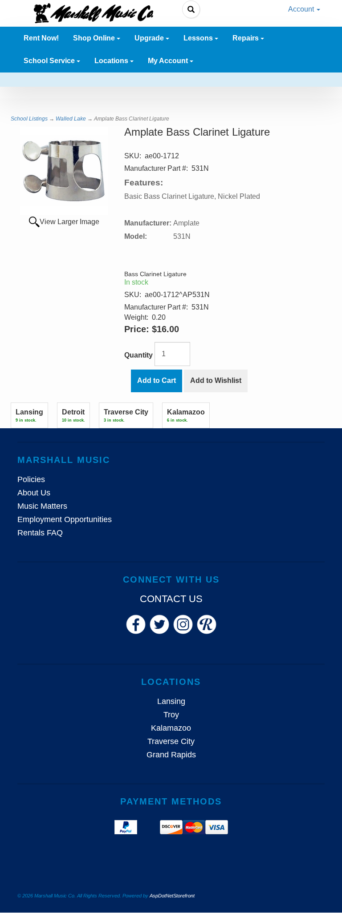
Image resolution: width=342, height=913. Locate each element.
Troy (171, 714)
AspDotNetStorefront (172, 895)
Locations (112, 60)
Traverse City (171, 741)
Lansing (171, 701)
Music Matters (42, 506)
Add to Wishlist (215, 380)
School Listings (29, 119)
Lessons (199, 38)
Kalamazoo (171, 728)
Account (302, 9)
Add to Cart (156, 380)
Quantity (138, 355)
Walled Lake (71, 119)
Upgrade (150, 38)
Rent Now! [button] (41, 38)
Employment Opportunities (64, 519)
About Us (33, 492)
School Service (50, 60)
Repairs (246, 38)
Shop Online (95, 38)
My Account (169, 60)
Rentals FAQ (40, 532)
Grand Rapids (171, 754)
